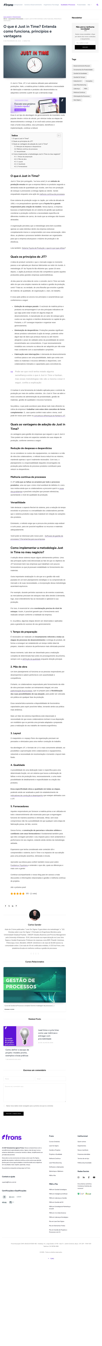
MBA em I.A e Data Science (57, 1213)
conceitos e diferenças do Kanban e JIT (49, 416)
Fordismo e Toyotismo (19, 865)
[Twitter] (5, 94)
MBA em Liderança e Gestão (58, 1198)
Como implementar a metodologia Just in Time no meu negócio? (36, 154)
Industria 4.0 (77, 81)
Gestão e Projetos (54, 1150)
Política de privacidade (84, 1163)
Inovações (89, 81)
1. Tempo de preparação (24, 157)
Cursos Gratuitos (54, 1141)
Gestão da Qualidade (80, 73)
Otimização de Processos (82, 96)
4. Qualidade (21, 164)
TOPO (52, 1259)
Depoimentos (82, 1146)
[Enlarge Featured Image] (34, 61)
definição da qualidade (31, 659)
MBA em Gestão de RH (56, 1202)
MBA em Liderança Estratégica (58, 1217)
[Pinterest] (16, 905)
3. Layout (20, 161)
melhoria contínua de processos (52, 194)
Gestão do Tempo (79, 77)
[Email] (5, 105)
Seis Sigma (77, 100)
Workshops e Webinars (56, 1171)
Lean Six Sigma (53, 1146)
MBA (85, 88)
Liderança (77, 88)
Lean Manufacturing (80, 85)
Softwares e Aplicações (56, 1167)
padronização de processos (21, 691)
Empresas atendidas (84, 1154)
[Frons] (8, 5)
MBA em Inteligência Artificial (58, 1194)
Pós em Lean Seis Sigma (56, 1221)
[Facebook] (5, 89)
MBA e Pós (52, 1175)
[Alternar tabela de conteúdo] (58, 135)
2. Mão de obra (21, 159)
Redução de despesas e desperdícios (28, 146)
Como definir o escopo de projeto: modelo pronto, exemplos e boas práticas (17, 1053)
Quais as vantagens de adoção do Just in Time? (30, 144)
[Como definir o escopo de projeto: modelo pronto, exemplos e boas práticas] (18, 1036)
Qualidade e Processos (12, 17)
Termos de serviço (83, 1158)
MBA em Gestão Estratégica (58, 1189)
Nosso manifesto (83, 1150)
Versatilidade (21, 151)
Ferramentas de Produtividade (83, 70)
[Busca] (97, 5)
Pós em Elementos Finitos (57, 1226)
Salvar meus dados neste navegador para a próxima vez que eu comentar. (29, 1106)
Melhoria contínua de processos (27, 149)
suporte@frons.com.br (9, 1182)
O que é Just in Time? (21, 138)
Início (5, 19)
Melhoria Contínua (79, 92)
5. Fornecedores (22, 166)
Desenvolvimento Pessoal (82, 66)
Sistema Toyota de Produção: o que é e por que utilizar (43, 248)
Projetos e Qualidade (55, 1154)
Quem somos (82, 1141)
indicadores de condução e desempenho (27, 795)
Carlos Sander (34, 924)
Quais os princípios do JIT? (23, 141)
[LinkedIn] (5, 99)
